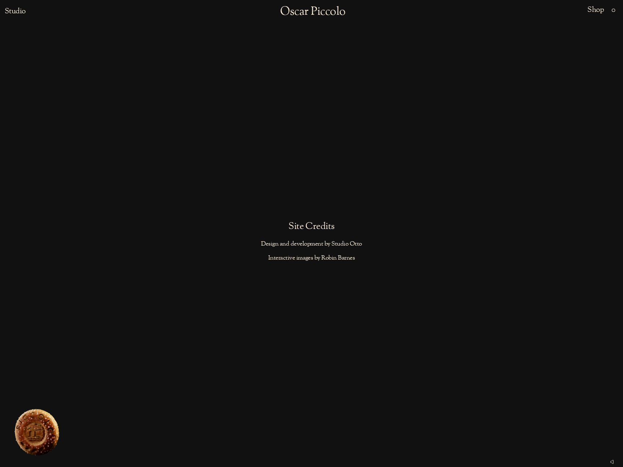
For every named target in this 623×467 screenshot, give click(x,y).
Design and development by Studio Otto (311, 244)
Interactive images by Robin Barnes (311, 258)
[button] (613, 10)
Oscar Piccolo (312, 12)
